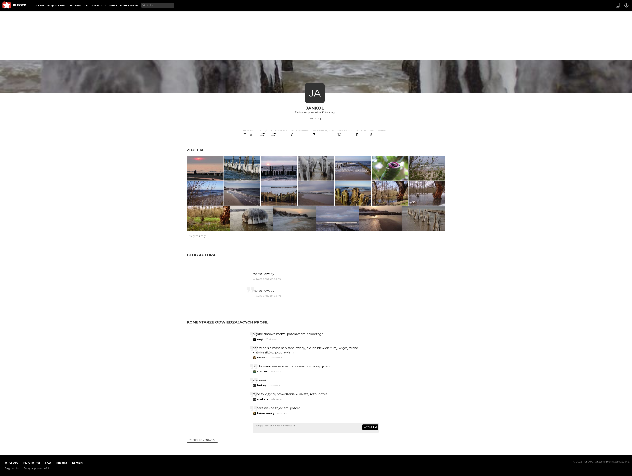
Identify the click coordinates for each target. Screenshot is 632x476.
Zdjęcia (195, 150)
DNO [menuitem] (78, 5)
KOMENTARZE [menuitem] (129, 5)
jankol (315, 108)
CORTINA (262, 371)
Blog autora (201, 255)
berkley (261, 385)
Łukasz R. (262, 357)
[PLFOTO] (14, 5)
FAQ (48, 462)
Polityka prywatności (36, 468)
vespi (260, 339)
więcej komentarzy (202, 440)
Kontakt (77, 462)
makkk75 (262, 399)
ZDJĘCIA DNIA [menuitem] (55, 5)
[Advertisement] (316, 35)
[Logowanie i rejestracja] (626, 5)
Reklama (61, 462)
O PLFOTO (11, 462)
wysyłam (370, 427)
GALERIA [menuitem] (38, 5)
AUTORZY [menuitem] (111, 5)
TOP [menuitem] (70, 5)
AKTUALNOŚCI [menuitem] (93, 5)
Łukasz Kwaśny (266, 413)
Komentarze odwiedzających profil (227, 322)
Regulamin (12, 468)
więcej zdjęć (198, 236)
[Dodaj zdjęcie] (618, 5)
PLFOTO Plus (31, 462)
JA (315, 93)
